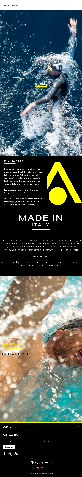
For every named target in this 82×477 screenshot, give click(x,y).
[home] (41, 462)
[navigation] (41, 428)
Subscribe (9, 447)
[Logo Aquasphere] (10, 4)
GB (41, 468)
